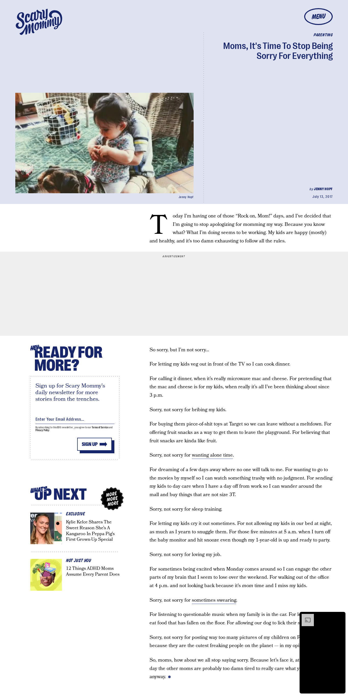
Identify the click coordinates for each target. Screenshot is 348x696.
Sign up (90, 444)
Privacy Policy (42, 430)
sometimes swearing (214, 600)
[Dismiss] (340, 616)
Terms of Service (100, 427)
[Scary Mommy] (39, 21)
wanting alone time (212, 455)
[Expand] (305, 616)
